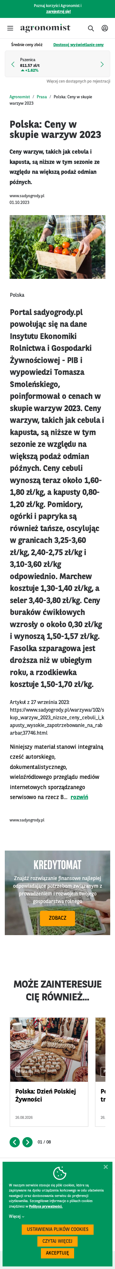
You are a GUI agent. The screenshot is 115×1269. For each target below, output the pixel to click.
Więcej (14, 1217)
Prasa (42, 97)
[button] (10, 28)
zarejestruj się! (58, 12)
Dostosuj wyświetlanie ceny (78, 45)
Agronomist (20, 97)
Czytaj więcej (57, 1241)
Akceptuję (57, 1253)
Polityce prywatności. (46, 1206)
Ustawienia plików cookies (57, 1229)
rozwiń (79, 797)
